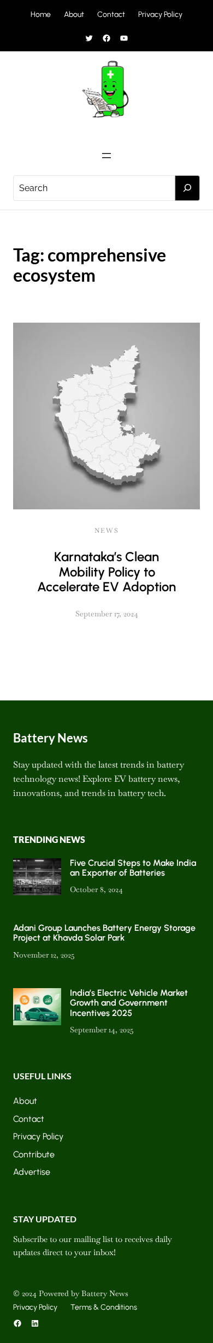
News (106, 530)
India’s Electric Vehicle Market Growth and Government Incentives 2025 (129, 1003)
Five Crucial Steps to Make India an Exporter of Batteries (133, 868)
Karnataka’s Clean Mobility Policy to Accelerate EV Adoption (106, 572)
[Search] (187, 188)
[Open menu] (106, 155)
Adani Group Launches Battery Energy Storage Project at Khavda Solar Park (104, 933)
